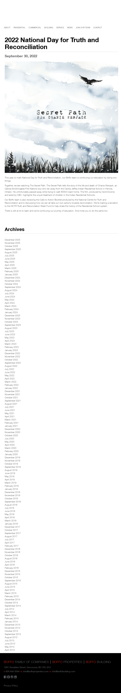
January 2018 (11, 523)
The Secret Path (37, 185)
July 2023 (9, 331)
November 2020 (12, 432)
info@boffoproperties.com (36, 671)
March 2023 (10, 343)
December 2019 (12, 457)
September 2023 (13, 325)
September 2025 (13, 249)
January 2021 (11, 426)
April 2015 (10, 590)
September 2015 (13, 580)
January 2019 (11, 489)
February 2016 (12, 567)
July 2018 (9, 508)
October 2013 (11, 631)
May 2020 (9, 441)
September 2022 (13, 362)
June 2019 (10, 473)
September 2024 (13, 287)
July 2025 (9, 255)
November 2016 (12, 552)
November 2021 (12, 394)
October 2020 (11, 435)
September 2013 (13, 634)
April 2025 (10, 265)
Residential (19, 27)
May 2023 (9, 337)
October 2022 (11, 359)
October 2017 (11, 530)
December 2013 (12, 624)
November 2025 (12, 243)
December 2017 (12, 526)
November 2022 (12, 356)
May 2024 (9, 299)
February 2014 (12, 618)
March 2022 (10, 381)
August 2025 (11, 252)
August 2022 (11, 366)
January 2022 (11, 388)
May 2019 (9, 476)
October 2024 (11, 284)
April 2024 (10, 302)
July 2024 (9, 293)
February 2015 (12, 596)
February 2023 (12, 347)
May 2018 (9, 514)
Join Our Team (83, 27)
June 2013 (10, 643)
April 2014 (10, 612)
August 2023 (11, 328)
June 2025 (10, 258)
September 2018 (13, 501)
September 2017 (13, 533)
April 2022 (10, 378)
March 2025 (10, 268)
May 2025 (9, 261)
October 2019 (11, 463)
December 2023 (12, 315)
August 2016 (11, 558)
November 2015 (12, 574)
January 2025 (11, 274)
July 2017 (9, 539)
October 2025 (11, 246)
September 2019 (13, 467)
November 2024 (12, 280)
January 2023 (11, 350)
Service (60, 27)
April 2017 (10, 542)
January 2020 (11, 454)
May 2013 (9, 646)
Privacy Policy (11, 685)
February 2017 (12, 545)
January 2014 (11, 621)
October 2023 (11, 321)
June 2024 (10, 296)
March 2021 (10, 419)
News (70, 27)
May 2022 (9, 375)
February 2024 (12, 309)
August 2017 (11, 536)
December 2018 (12, 492)
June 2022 (10, 372)
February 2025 (12, 271)
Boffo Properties (115, 16)
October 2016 (11, 555)
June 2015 (10, 586)
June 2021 (10, 410)
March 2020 (10, 448)
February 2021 (12, 422)
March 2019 (10, 482)
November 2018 (12, 495)
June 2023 (10, 334)
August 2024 (11, 290)
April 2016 (10, 564)
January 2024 (11, 312)
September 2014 (13, 605)
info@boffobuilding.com (63, 671)
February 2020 (12, 451)
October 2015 (11, 577)
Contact (97, 27)
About (7, 27)
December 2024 (12, 277)
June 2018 (10, 511)
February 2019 (12, 485)
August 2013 (11, 637)
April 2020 (10, 444)
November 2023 (12, 318)
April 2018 (10, 517)
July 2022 (9, 369)
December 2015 (12, 571)
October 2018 (11, 498)
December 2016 (12, 549)
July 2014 (9, 608)
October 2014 (11, 602)
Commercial (35, 27)
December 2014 (12, 599)
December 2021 (12, 391)
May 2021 (9, 413)
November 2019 (12, 460)
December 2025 (12, 239)
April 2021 (10, 416)
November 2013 (12, 627)
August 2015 (11, 583)
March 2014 (10, 615)
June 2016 (10, 561)
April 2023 (10, 340)
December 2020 (12, 429)
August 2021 (11, 403)
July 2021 (9, 407)
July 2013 (9, 640)
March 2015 (10, 593)
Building (48, 27)
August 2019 (11, 470)
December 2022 (12, 353)
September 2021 (13, 400)
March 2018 (10, 520)
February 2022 (12, 384)
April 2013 (10, 650)
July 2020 (9, 438)
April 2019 (10, 479)
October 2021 (11, 397)
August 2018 (11, 504)
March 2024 (10, 306)
